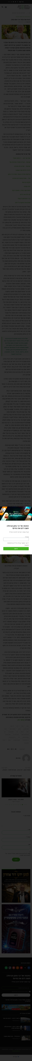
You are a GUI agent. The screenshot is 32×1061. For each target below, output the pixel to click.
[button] (2, 509)
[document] (16, 530)
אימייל (27, 537)
